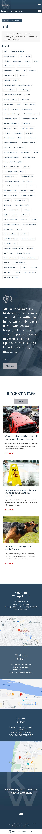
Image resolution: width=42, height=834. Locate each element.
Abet (5, 51)
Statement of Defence (29, 258)
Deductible (18, 133)
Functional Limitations (11, 157)
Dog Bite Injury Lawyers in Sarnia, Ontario (18, 547)
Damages (7, 133)
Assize (27, 61)
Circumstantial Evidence (12, 104)
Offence (27, 210)
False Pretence (19, 147)
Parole (14, 215)
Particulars (24, 215)
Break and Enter (9, 75)
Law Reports (27, 181)
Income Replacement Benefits (14, 171)
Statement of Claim (10, 258)
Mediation (7, 200)
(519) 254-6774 (31, 607)
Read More (9, 453)
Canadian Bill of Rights (11, 80)
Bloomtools (26, 826)
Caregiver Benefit (9, 90)
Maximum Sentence (28, 195)
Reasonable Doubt (10, 243)
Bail (17, 71)
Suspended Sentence (11, 267)
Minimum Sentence (20, 200)
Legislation (20, 186)
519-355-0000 (14, 11)
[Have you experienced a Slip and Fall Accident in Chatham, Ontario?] (21, 473)
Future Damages (29, 157)
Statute (6, 263)
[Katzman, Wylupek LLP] (5, 4)
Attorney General (24, 66)
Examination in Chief (28, 143)
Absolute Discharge (17, 51)
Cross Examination (27, 128)
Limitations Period (10, 191)
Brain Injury (22, 75)
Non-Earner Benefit (22, 205)
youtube (39, 11)
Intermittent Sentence (11, 181)
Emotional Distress (10, 143)
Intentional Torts (27, 176)
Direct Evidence (9, 138)
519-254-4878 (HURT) (6, 11)
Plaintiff (24, 219)
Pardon (6, 215)
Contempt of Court (10, 128)
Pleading (34, 219)
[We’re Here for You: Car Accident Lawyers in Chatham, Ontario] (21, 419)
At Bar (36, 61)
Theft (24, 267)
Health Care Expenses (11, 167)
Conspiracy (25, 99)
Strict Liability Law (19, 263)
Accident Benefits (10, 56)
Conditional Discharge (11, 119)
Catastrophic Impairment (12, 95)
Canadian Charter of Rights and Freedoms (18, 85)
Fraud (36, 152)
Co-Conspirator (27, 109)
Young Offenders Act (11, 277)
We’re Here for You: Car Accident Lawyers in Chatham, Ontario (21, 437)
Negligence (7, 205)
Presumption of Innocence (13, 229)
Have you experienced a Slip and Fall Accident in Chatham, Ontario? (20, 492)
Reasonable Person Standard (13, 248)
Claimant (15, 109)
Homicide (26, 167)
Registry (30, 248)
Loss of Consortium (10, 195)
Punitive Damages (28, 239)
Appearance (17, 61)
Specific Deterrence (23, 253)
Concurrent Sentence (31, 114)
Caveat (27, 95)
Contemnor (26, 123)
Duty (20, 138)
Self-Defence (8, 253)
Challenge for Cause (10, 99)
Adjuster (6, 61)
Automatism (8, 71)
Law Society (8, 186)
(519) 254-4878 (15, 607)
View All (10, 366)
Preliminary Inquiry (29, 224)
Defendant (29, 133)
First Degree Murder (10, 152)
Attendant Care (9, 66)
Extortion (7, 147)
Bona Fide (32, 71)
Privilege (24, 234)
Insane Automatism (10, 176)
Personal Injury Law (10, 219)
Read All (21, 401)
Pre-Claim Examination (11, 224)
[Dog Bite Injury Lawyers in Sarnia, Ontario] (21, 529)
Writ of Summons (30, 272)
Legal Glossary (14, 21)
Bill (24, 71)
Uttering (17, 272)
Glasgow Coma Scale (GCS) (13, 162)
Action (28, 56)
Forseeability (25, 152)
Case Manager (24, 90)
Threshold (33, 267)
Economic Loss (31, 138)
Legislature (31, 186)
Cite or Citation (29, 104)
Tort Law (7, 272)
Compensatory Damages (12, 114)
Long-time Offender (27, 191)
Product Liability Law (11, 239)
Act (21, 56)
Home (5, 21)
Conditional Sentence (29, 119)
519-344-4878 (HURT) (21, 11)
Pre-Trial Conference (10, 234)
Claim (5, 109)
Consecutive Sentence (11, 123)
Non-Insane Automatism (12, 210)
